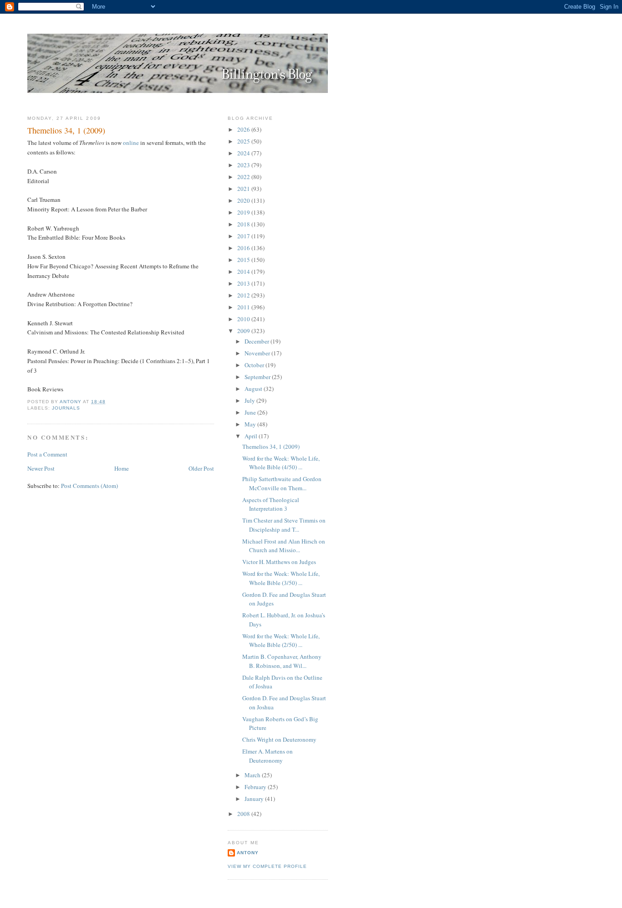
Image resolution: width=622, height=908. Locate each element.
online (131, 143)
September (258, 377)
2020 (244, 200)
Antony (248, 852)
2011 (244, 307)
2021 (244, 189)
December (257, 341)
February (256, 787)
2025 (244, 141)
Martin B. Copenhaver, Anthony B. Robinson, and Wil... (281, 661)
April (252, 436)
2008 (244, 814)
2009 (244, 331)
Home (121, 468)
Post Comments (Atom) (89, 486)
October (255, 365)
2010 (244, 319)
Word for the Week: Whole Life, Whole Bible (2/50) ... (281, 640)
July (250, 400)
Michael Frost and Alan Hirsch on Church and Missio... (283, 545)
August (254, 389)
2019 (244, 212)
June (251, 412)
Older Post (201, 468)
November (258, 353)
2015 (244, 260)
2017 (244, 236)
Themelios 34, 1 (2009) (271, 446)
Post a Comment (47, 454)
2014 (244, 271)
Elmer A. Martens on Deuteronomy (267, 755)
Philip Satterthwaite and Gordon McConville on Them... (281, 483)
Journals (66, 407)
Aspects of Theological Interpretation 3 (270, 504)
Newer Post (41, 468)
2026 (244, 129)
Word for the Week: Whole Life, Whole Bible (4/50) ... (281, 463)
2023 (244, 165)
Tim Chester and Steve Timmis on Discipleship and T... (284, 525)
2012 (244, 295)
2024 (244, 153)
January (255, 799)
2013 (244, 283)
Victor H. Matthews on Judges (279, 562)
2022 (244, 177)
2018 (244, 224)
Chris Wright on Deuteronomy (279, 739)
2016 (244, 248)
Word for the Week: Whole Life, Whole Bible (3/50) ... (281, 578)
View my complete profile (267, 866)
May (251, 424)
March (253, 775)
